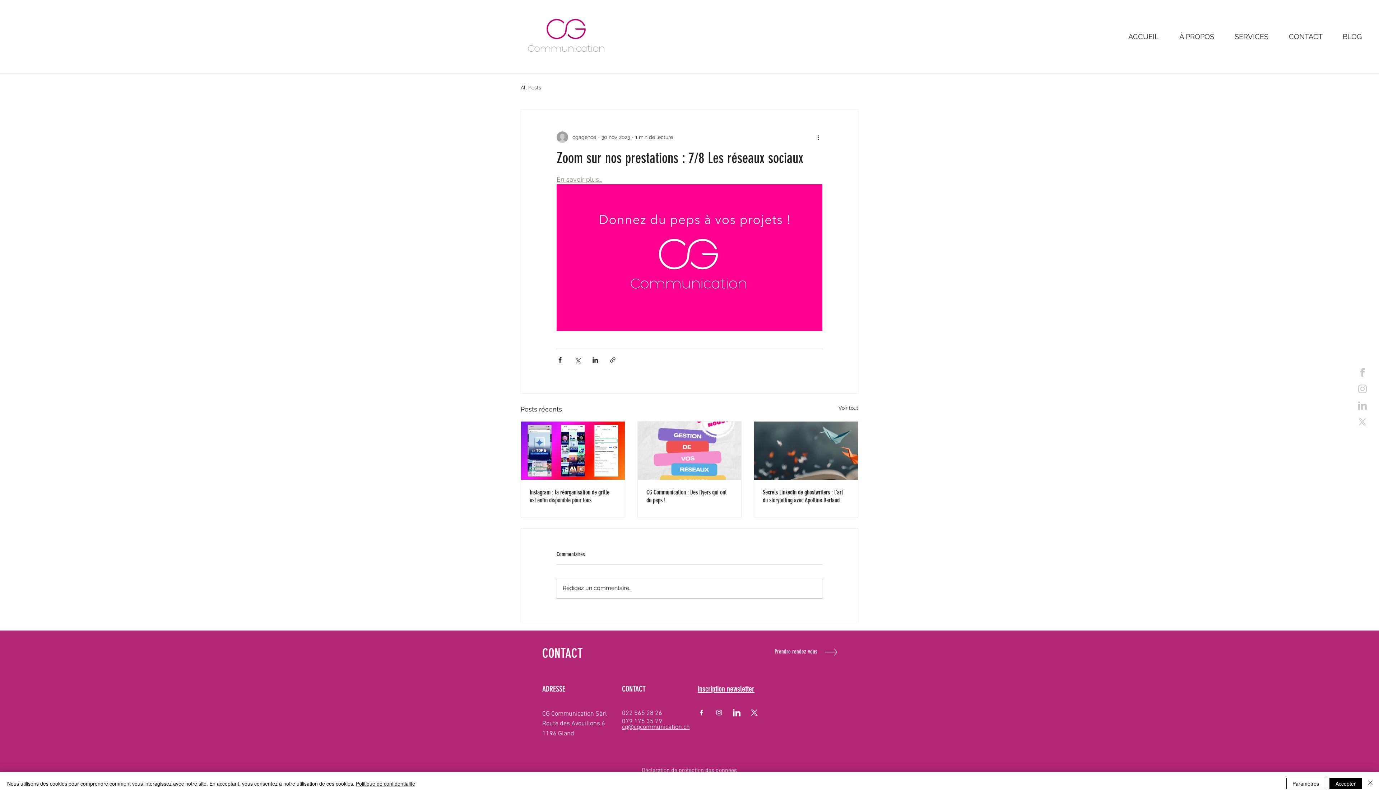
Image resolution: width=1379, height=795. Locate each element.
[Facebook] (701, 712)
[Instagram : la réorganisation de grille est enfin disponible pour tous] (573, 451)
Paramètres (1305, 783)
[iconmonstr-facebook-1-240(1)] (1362, 372)
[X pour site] (754, 712)
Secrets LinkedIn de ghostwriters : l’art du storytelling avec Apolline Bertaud (803, 496)
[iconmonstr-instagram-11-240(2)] (1362, 389)
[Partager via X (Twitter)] (577, 360)
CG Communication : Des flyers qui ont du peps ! (686, 496)
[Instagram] (719, 712)
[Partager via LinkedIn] (595, 360)
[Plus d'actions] (818, 137)
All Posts (531, 87)
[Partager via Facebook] (560, 360)
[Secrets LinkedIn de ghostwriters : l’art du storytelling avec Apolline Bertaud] (806, 451)
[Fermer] (1370, 783)
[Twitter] (1362, 422)
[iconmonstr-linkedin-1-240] (1362, 405)
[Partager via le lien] (612, 360)
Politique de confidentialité (385, 783)
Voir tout (848, 408)
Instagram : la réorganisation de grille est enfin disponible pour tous (569, 496)
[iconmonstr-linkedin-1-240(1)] (736, 712)
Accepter (1346, 783)
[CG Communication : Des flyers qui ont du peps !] (690, 451)
